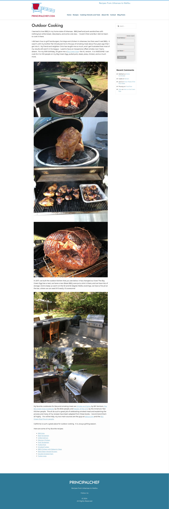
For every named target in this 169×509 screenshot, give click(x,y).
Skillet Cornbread (124, 75)
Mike (120, 89)
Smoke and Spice (83, 406)
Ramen (127, 79)
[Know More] (84, 496)
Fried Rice (129, 86)
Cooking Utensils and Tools (90, 15)
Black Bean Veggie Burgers (47, 451)
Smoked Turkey (43, 447)
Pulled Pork (42, 445)
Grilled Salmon (43, 438)
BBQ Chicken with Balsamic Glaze (50, 449)
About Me (105, 15)
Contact (113, 15)
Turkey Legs (42, 456)
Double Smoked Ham (45, 454)
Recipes (76, 15)
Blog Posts (121, 15)
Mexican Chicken (44, 440)
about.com (89, 417)
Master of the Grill (81, 409)
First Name (120, 44)
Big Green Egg (73, 52)
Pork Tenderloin (43, 442)
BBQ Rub (41, 433)
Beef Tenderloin (43, 436)
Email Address (121, 38)
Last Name (120, 51)
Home (69, 15)
